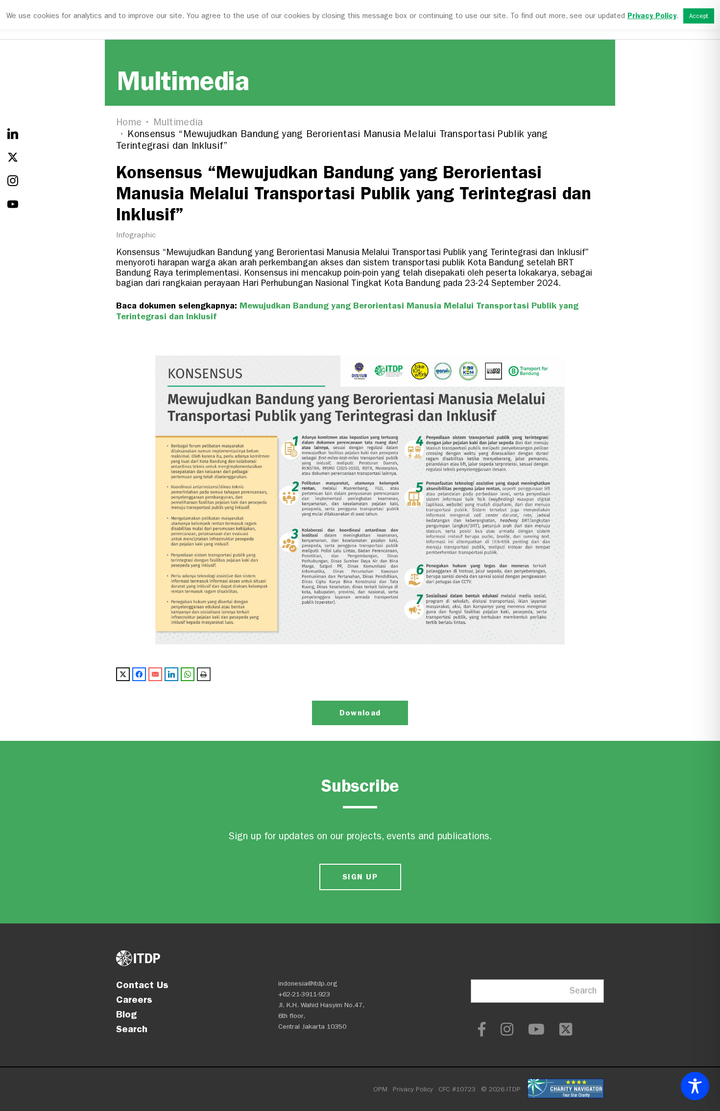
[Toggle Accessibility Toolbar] (695, 1086)
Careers (134, 999)
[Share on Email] (155, 674)
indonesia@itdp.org (307, 983)
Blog (126, 1014)
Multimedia (178, 122)
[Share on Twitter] (123, 674)
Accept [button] (698, 16)
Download (360, 712)
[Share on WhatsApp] (187, 674)
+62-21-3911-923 (304, 994)
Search (131, 1029)
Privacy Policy (413, 1089)
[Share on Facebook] (139, 674)
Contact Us (142, 985)
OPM (380, 1089)
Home (129, 122)
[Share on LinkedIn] (171, 674)
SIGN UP (360, 876)
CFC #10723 (457, 1089)
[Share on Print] (204, 674)
